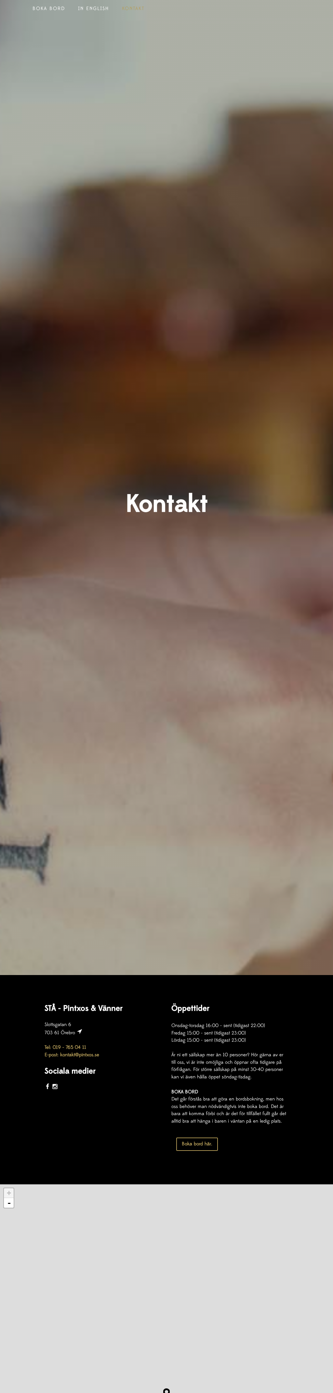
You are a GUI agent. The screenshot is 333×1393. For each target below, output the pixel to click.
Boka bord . (197, 1144)
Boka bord (49, 9)
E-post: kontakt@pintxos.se (72, 1055)
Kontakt (133, 9)
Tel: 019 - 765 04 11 (65, 1047)
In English (93, 9)
